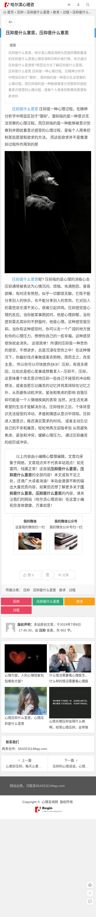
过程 (66, 12)
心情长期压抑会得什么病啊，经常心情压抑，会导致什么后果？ (68, 727)
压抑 (20, 12)
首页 (10, 12)
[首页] (90, 885)
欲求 (56, 12)
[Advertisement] (48, 867)
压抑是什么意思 (38, 12)
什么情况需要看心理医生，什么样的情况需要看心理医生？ (68, 681)
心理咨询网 (50, 802)
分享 (65, 575)
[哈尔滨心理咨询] (48, 811)
